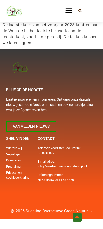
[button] (69, 10)
